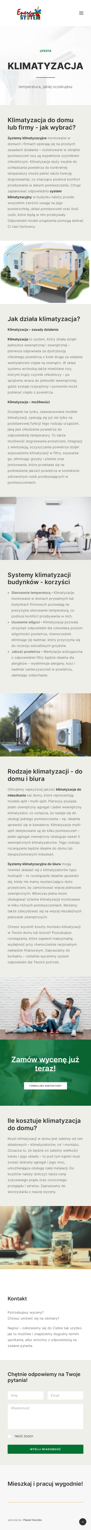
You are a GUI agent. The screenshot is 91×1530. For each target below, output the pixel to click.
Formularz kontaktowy (45, 1086)
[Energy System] (29, 13)
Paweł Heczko (32, 1520)
